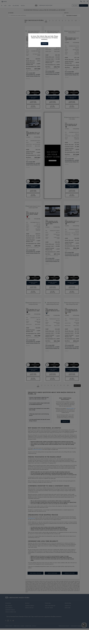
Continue (44, 43)
